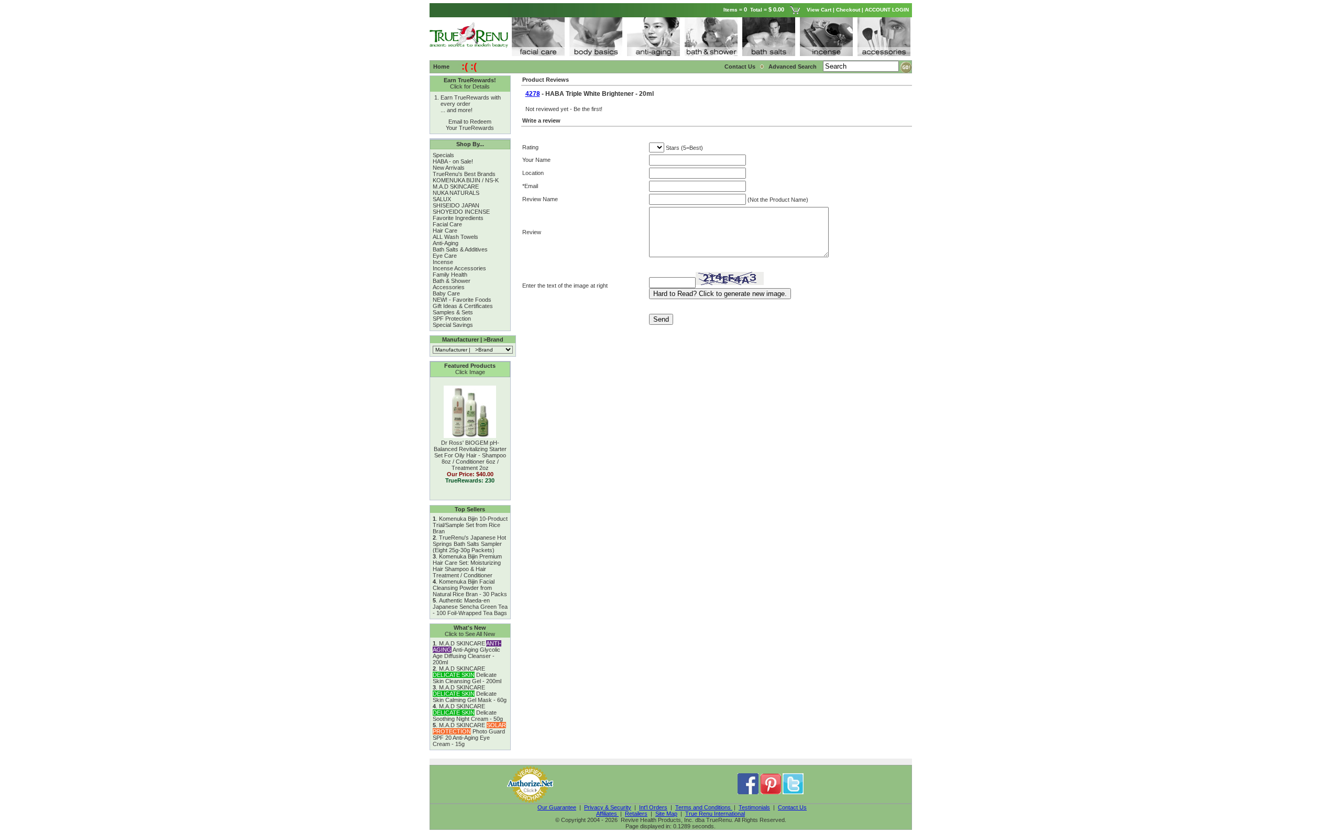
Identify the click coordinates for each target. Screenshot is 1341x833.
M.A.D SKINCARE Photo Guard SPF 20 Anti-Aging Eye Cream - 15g (469, 734)
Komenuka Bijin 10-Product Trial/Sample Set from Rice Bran (470, 525)
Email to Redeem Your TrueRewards (470, 124)
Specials (443, 155)
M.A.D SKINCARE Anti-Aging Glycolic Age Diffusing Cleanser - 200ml (467, 652)
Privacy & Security (607, 807)
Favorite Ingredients (458, 218)
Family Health (450, 274)
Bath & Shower (451, 281)
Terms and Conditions (703, 807)
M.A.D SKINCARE (456, 186)
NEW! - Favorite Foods (462, 300)
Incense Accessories (459, 268)
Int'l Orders (653, 807)
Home (441, 66)
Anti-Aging (445, 243)
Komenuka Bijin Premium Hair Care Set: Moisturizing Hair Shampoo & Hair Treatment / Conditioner (467, 565)
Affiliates (607, 813)
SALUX (442, 199)
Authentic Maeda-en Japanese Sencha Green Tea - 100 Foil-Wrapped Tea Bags (470, 606)
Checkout (848, 10)
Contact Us (739, 66)
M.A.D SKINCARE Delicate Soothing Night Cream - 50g (468, 712)
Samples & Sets (453, 312)
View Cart (819, 10)
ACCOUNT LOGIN (887, 10)
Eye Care (445, 256)
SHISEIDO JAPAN (456, 205)
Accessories (449, 287)
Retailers (636, 813)
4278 (532, 93)
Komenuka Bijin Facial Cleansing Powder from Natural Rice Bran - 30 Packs (470, 587)
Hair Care (445, 230)
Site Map (666, 813)
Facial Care (447, 224)
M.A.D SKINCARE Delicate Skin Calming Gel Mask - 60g (470, 693)
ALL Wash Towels (455, 237)
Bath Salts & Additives (460, 249)
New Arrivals (449, 168)
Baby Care (446, 293)
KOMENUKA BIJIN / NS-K (466, 180)
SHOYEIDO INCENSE (461, 212)
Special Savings (453, 325)
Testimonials (754, 807)
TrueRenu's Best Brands (464, 174)
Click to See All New (470, 634)
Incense (443, 262)
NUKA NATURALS (456, 193)
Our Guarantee (556, 807)
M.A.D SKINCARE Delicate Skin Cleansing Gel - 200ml (467, 674)
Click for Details (470, 86)
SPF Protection (452, 318)
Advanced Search (793, 66)
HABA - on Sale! (453, 161)
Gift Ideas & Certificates (463, 306)
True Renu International (715, 813)
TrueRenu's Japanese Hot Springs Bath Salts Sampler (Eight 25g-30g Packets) (469, 543)
